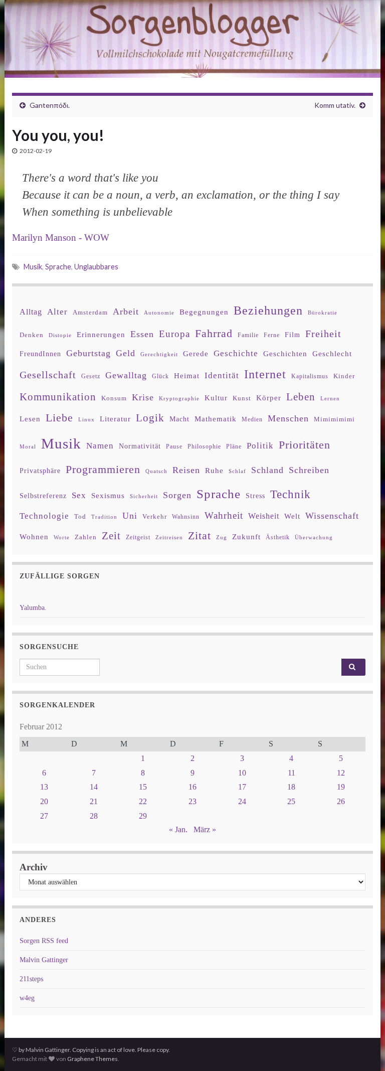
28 (94, 816)
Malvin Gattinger (44, 960)
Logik (150, 417)
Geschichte (236, 353)
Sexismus (108, 496)
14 (94, 787)
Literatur (115, 418)
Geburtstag (88, 353)
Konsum (114, 398)
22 (143, 801)
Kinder (344, 376)
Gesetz (90, 376)
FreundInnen (40, 354)
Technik (290, 494)
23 (192, 801)
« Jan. (178, 829)
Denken (32, 335)
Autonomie (159, 313)
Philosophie (204, 446)
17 (242, 787)
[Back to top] (362, 1048)
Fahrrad (214, 334)
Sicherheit (144, 496)
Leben (300, 396)
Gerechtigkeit (159, 354)
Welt (292, 516)
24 (242, 801)
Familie (248, 335)
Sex (79, 495)
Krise (143, 397)
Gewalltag (126, 375)
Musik (33, 266)
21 (94, 801)
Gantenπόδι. (50, 105)
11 (291, 773)
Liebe (59, 418)
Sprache (58, 266)
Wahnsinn (186, 517)
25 (291, 801)
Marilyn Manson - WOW (60, 237)
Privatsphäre (40, 471)
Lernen (330, 398)
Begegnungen (204, 312)
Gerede (196, 353)
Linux (86, 419)
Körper (268, 397)
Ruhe (214, 471)
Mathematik (216, 418)
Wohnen (34, 536)
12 (341, 773)
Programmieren (103, 469)
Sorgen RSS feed (44, 941)
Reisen (186, 470)
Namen (100, 445)
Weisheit (263, 516)
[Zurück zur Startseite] (192, 39)
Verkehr (154, 516)
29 (143, 816)
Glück (160, 376)
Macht (179, 419)
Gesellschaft (48, 374)
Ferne (272, 335)
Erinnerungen (101, 334)
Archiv (34, 867)
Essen (142, 334)
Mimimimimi (334, 419)
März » (205, 829)
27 (44, 816)
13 (44, 787)
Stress (255, 496)
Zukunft (246, 536)
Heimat (187, 376)
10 (242, 773)
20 (44, 801)
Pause (174, 446)
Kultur (216, 397)
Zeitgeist (138, 537)
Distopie (60, 335)
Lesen (30, 418)
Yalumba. (33, 607)
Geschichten (285, 354)
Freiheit (323, 334)
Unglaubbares (96, 266)
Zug (221, 537)
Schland (267, 470)
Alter (57, 312)
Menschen (288, 418)
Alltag (31, 312)
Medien (252, 419)
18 (291, 787)
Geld (125, 353)
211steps (31, 979)
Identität (222, 375)
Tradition (104, 517)
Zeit (111, 535)
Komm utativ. (334, 105)
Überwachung (314, 537)
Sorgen (177, 495)
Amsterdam (90, 312)
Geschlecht (332, 353)
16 (192, 787)
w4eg (27, 998)
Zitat (199, 536)
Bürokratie (322, 313)
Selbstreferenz (43, 496)
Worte (62, 537)
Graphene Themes (92, 1058)
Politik (260, 445)
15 (143, 787)
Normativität (140, 446)
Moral (28, 446)
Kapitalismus (309, 376)
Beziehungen (268, 310)
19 (341, 787)
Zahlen (86, 537)
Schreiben (309, 470)
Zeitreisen (169, 537)
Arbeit (126, 312)
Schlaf (237, 471)
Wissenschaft (332, 516)
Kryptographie (179, 398)
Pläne (234, 446)
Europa (174, 334)
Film (292, 335)
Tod (80, 516)
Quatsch (156, 471)
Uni (129, 516)
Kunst (242, 398)
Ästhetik (278, 537)
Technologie (44, 516)
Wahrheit (224, 515)
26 (341, 801)
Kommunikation (58, 396)
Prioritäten (304, 444)
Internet (265, 374)
